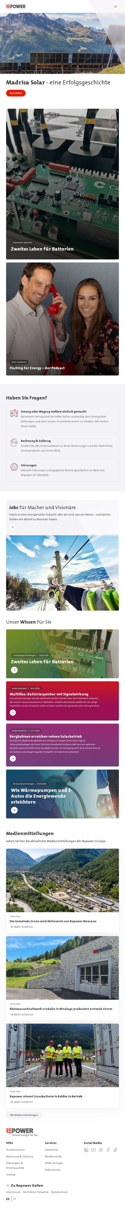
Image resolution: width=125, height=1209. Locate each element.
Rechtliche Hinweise (36, 1192)
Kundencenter (15, 1150)
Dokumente (52, 1170)
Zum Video (16, 93)
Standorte (51, 1150)
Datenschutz (59, 1192)
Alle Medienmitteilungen (24, 1115)
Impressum (13, 1192)
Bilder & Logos (54, 1163)
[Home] (62, 1132)
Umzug (10, 1174)
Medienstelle (53, 1156)
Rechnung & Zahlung (19, 1156)
